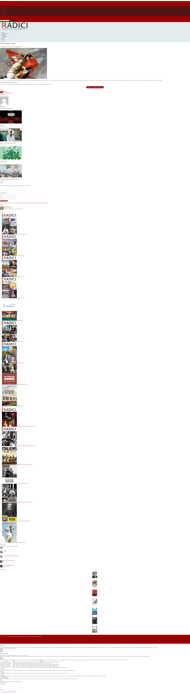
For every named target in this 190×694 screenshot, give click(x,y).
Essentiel (2, 658)
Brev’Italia (4, 8)
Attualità (4, 10)
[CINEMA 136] (11, 123)
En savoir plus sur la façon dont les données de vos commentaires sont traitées (33, 202)
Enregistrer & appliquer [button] (3, 682)
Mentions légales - (10, 636)
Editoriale (4, 6)
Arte (3, 12)
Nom (1, 194)
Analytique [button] (1, 674)
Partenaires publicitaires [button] (3, 676)
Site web (1, 198)
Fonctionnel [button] (2, 668)
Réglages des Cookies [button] (3, 648)
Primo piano (4, 9)
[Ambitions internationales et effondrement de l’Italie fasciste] (11, 177)
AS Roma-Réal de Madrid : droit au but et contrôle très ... (9, 4)
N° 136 (13, 46)
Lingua (3, 14)
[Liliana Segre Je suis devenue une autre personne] (11, 141)
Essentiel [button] (1, 657)
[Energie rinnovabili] (11, 159)
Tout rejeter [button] (13, 648)
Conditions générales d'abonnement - (20, 636)
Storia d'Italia (17, 46)
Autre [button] (1, 679)
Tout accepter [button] (9, 648)
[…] (22, 208)
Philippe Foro (3, 46)
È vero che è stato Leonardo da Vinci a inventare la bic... (9, 3)
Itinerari (3, 7)
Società (3, 14)
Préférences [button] (2, 671)
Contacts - (29, 636)
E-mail (1, 196)
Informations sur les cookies (36, 636)
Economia (4, 11)
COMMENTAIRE (3, 192)
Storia (3, 13)
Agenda (3, 15)
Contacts (3, 39)
